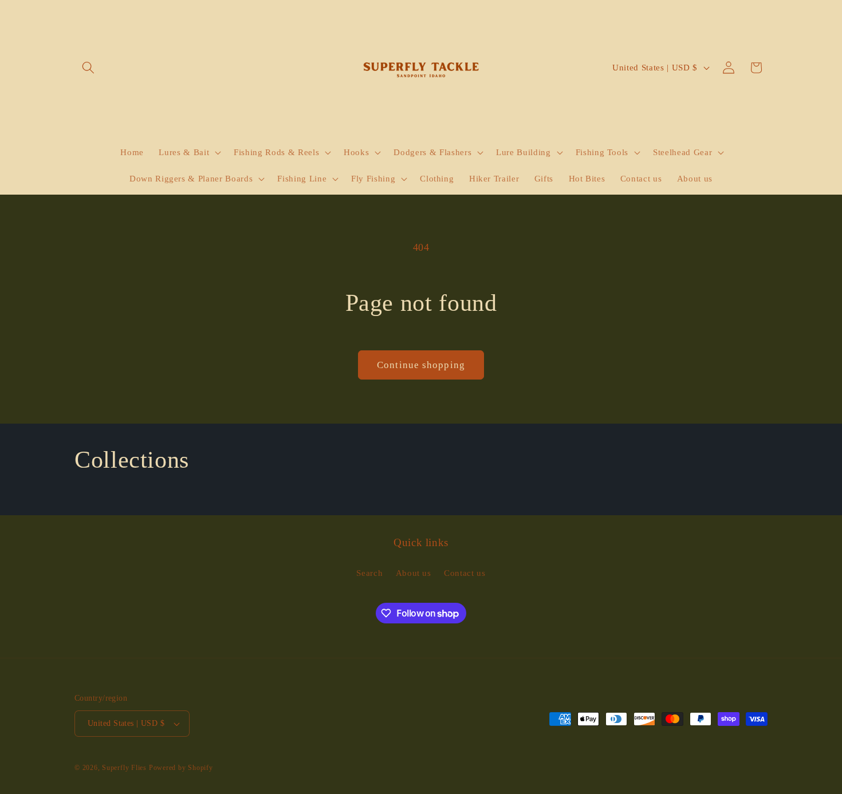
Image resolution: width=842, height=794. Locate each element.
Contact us (465, 573)
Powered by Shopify (181, 768)
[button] (88, 67)
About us (413, 573)
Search (369, 573)
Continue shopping (421, 365)
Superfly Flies (124, 768)
